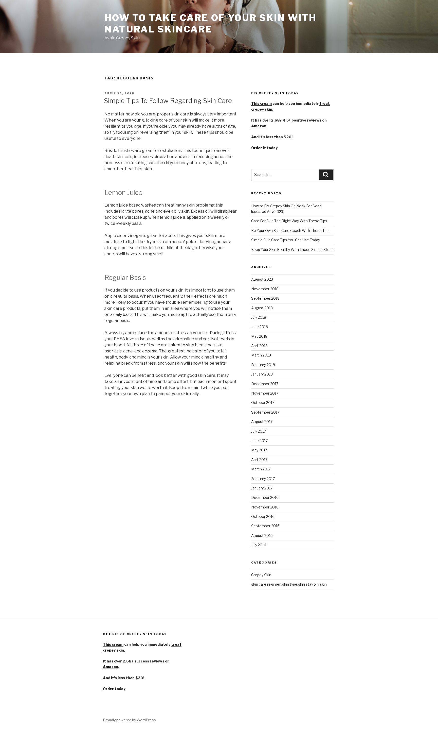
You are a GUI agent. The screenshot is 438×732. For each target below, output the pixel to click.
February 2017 (263, 478)
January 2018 (262, 374)
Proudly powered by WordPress (129, 720)
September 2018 (265, 298)
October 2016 (263, 516)
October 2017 (262, 402)
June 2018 (259, 327)
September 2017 (265, 412)
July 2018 (258, 317)
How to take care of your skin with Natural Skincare (210, 23)
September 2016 (265, 526)
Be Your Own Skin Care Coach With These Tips (290, 230)
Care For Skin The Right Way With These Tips (289, 221)
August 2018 (262, 308)
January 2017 (261, 488)
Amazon (258, 126)
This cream (261, 103)
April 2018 (259, 346)
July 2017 (258, 431)
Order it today (264, 148)
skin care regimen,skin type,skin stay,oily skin (289, 584)
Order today (114, 689)
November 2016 (265, 507)
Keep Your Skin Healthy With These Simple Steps (292, 249)
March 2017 (261, 469)
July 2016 (258, 545)
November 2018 (265, 289)
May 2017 (259, 450)
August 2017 (261, 421)
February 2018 (263, 365)
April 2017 (259, 459)
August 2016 (262, 535)
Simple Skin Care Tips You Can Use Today (285, 240)
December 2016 (265, 497)
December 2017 (264, 384)
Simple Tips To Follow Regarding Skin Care (168, 101)
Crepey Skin (261, 575)
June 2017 (259, 440)
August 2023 (262, 279)
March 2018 (261, 355)
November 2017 (264, 393)
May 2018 (259, 336)
